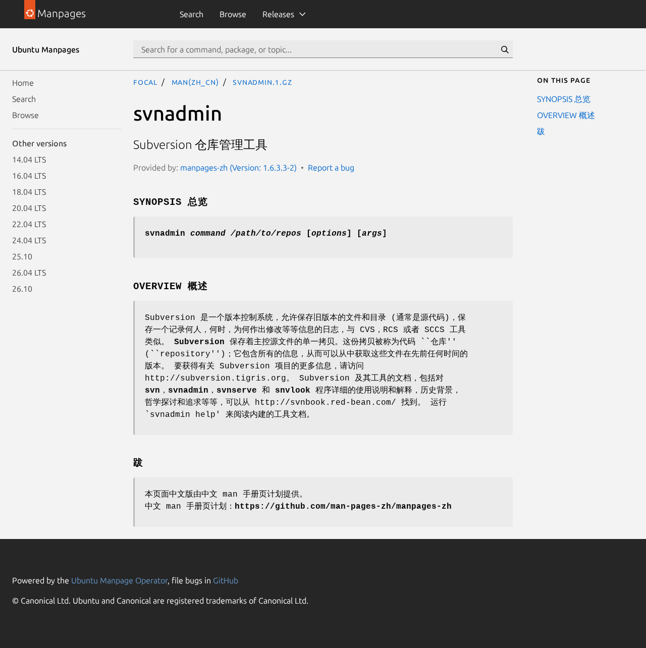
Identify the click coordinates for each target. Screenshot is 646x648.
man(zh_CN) (195, 81)
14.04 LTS (29, 159)
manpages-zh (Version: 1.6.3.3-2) (238, 167)
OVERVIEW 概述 (566, 115)
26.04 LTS (29, 272)
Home (23, 82)
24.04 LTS (29, 240)
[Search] (505, 49)
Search (191, 14)
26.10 (22, 288)
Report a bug (331, 167)
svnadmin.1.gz (262, 81)
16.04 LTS (29, 175)
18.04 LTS (29, 191)
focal (145, 81)
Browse (233, 14)
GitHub (225, 580)
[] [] (266, 233)
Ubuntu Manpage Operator (119, 580)
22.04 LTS (29, 224)
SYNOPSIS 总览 (563, 98)
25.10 (22, 256)
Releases (278, 14)
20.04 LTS (29, 207)
